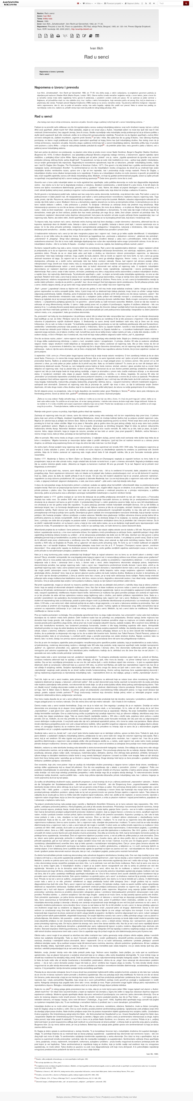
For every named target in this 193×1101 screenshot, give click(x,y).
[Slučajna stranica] (150, 3)
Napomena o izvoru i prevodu (52, 71)
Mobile (119, 1097)
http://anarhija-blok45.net (81, 29)
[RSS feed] (146, 3)
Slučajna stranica (63, 1097)
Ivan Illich (47, 16)
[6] (72, 692)
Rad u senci (44, 74)
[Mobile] (142, 3)
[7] (50, 988)
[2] (103, 145)
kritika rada (47, 18)
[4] (128, 390)
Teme (98, 1097)
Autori (91, 1097)
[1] (92, 137)
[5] (76, 393)
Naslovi (85, 1097)
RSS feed (76, 1097)
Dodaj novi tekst (130, 1097)
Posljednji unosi (108, 1097)
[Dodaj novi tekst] (154, 3)
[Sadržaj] (79, 3)
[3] (98, 178)
